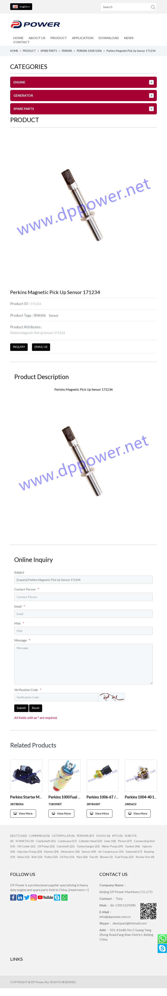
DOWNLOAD (109, 38)
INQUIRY (19, 346)
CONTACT (21, 42)
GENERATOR (23, 95)
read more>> (79, 890)
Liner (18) (110, 841)
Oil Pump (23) (46, 846)
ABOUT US (37, 38)
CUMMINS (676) (39, 835)
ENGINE (19, 82)
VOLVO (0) (103, 835)
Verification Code (27, 690)
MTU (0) (117, 835)
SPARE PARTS (49, 50)
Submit (21, 708)
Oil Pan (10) (67, 857)
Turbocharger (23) (88, 846)
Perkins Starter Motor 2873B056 (37, 797)
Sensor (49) (89, 851)
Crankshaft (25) (46, 841)
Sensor (53, 315)
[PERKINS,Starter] (26, 776)
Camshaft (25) (66, 846)
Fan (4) (94, 857)
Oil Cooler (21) (26, 846)
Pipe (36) (82, 857)
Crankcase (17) (67, 841)
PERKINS (67, 50)
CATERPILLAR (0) (63, 835)
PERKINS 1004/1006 (89, 50)
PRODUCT (59, 38)
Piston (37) (125, 841)
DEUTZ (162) (18, 835)
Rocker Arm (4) (145, 857)
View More (26, 813)
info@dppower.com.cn (115, 917)
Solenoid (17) (134, 851)
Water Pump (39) (112, 846)
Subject (19, 572)
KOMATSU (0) (24, 841)
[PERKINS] (141, 776)
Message (22, 640)
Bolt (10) (37, 857)
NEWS (129, 38)
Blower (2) (106, 857)
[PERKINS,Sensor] (103, 776)
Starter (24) (51, 851)
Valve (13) (23, 857)
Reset (36, 708)
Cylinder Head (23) (90, 841)
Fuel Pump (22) (124, 857)
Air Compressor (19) (111, 851)
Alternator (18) (70, 851)
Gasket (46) (132, 846)
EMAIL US (41, 346)
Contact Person (26, 589)
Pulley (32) (51, 857)
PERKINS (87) (85, 835)
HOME (18, 38)
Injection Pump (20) (29, 851)
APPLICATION (82, 38)
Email (19, 606)
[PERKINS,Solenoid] (64, 776)
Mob (19, 623)
